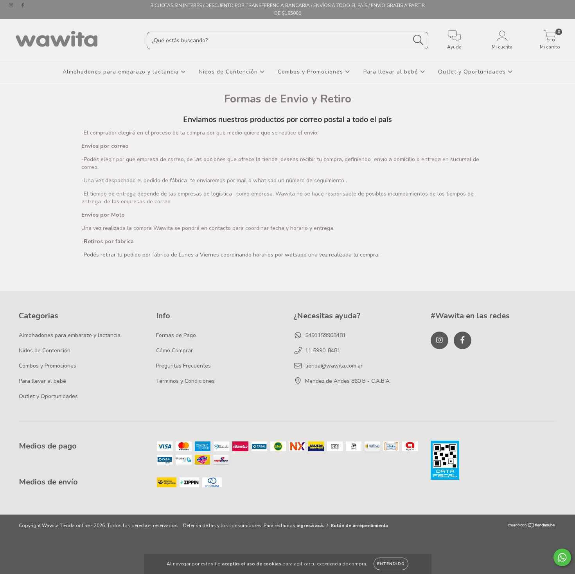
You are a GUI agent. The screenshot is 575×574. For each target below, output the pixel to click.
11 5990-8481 (322, 350)
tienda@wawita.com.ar (334, 366)
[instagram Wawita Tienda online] (12, 5)
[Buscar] (418, 40)
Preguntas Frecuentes (183, 366)
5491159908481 (325, 335)
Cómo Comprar (174, 350)
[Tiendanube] (531, 526)
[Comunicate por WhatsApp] (562, 557)
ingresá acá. (310, 525)
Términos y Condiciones (185, 381)
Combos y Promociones (311, 71)
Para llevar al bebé (391, 71)
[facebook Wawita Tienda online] (23, 5)
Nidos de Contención (229, 71)
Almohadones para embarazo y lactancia (122, 71)
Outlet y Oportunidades (473, 71)
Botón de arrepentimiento (359, 525)
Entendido (391, 564)
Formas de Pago (176, 335)
